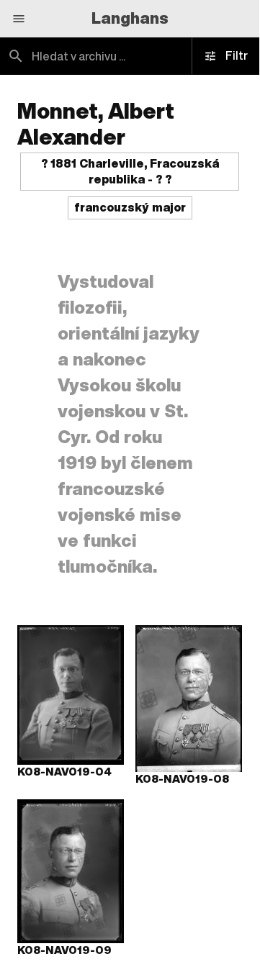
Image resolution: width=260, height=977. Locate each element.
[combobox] (129, 56)
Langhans (130, 18)
